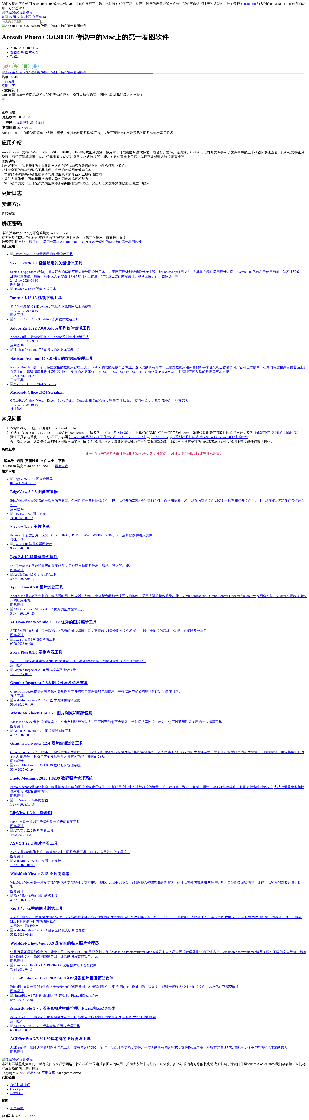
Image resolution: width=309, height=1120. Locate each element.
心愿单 (37, 17)
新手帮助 (17, 1108)
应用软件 (23, 122)
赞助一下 (8, 86)
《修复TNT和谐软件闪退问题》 (276, 432)
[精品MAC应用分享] (17, 12)
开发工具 (17, 380)
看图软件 (17, 52)
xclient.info (248, 3)
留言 (46, 17)
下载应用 (8, 81)
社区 (27, 17)
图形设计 (37, 122)
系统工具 (17, 696)
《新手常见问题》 (116, 432)
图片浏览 (32, 52)
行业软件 (17, 408)
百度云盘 (61, 466)
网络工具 (17, 315)
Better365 (16, 1093)
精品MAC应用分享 (43, 242)
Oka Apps (17, 1089)
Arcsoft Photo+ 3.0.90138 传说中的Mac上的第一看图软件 (101, 242)
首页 (5, 17)
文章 (20, 17)
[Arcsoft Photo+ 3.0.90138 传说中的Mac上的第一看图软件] (154, 73)
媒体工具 (17, 539)
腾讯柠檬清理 (20, 1085)
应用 (12, 17)
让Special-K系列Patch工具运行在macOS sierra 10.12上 (107, 437)
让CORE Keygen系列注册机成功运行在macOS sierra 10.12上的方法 (199, 437)
